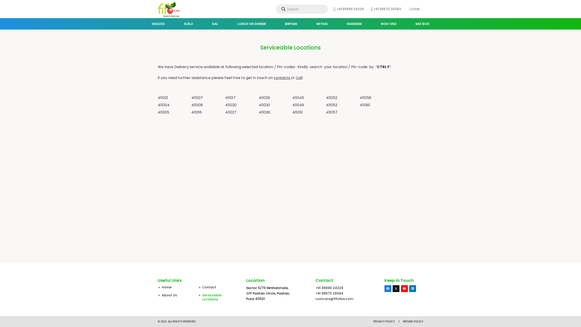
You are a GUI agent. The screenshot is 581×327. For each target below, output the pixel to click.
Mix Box (422, 24)
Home (167, 287)
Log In (414, 9)
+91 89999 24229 (329, 288)
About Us (169, 295)
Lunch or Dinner (251, 24)
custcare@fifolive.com (334, 299)
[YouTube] (404, 288)
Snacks (158, 24)
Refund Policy (413, 321)
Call (299, 77)
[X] (396, 288)
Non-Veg (388, 24)
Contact (209, 287)
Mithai (322, 24)
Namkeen (354, 24)
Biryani (291, 24)
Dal (215, 24)
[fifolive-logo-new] (169, 9)
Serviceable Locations (212, 297)
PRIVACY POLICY (384, 321)
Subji (188, 24)
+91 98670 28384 (329, 293)
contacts (282, 77)
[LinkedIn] (412, 288)
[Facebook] (387, 288)
